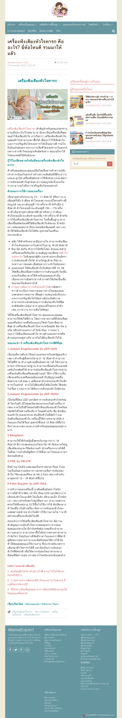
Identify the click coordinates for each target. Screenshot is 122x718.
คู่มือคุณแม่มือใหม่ (81, 89)
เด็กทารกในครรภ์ (42, 611)
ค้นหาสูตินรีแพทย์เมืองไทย (54, 661)
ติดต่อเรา (47, 703)
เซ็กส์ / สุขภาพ (86, 670)
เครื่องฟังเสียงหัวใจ (32, 614)
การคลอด (48, 645)
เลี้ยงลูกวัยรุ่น (85, 648)
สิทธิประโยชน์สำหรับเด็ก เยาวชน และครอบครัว (95, 685)
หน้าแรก (11, 25)
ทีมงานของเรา (49, 697)
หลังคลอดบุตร (49, 648)
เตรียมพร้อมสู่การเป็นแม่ (85, 81)
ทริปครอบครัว (86, 675)
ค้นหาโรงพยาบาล (51, 656)
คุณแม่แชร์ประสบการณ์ (74, 25)
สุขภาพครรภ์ (49, 637)
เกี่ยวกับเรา (50, 693)
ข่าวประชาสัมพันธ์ (16, 31)
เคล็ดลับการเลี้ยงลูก (49, 25)
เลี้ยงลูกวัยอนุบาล (87, 643)
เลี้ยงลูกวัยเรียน (86, 645)
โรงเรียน (106, 25)
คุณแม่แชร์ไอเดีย (87, 678)
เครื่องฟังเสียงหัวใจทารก (22, 611)
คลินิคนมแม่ (49, 651)
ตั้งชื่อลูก (47, 643)
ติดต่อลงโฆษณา (50, 705)
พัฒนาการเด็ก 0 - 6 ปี (89, 635)
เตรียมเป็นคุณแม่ (26, 25)
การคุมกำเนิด (49, 659)
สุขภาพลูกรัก (85, 651)
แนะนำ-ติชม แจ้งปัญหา (53, 708)
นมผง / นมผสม (50, 653)
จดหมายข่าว (82, 152)
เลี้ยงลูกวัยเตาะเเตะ (88, 640)
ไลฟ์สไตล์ (93, 25)
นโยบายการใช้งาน (51, 700)
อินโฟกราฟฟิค (46, 31)
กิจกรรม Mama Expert (90, 689)
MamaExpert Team (19, 62)
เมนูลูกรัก (84, 653)
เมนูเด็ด (84, 673)
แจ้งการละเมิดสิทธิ (51, 711)
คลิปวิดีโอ (32, 31)
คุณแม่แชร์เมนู (86, 681)
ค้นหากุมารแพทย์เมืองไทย (91, 659)
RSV (58, 31)
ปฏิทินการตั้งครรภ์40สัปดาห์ (55, 635)
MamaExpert (61, 10)
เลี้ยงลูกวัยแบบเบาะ (88, 637)
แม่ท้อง (55, 611)
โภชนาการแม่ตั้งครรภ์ (52, 640)
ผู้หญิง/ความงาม (87, 667)
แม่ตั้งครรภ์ (16, 614)
